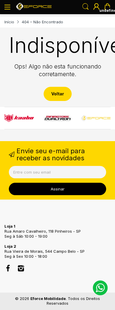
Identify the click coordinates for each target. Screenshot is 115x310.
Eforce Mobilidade (48, 298)
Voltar (57, 93)
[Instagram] (20, 269)
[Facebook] (8, 269)
